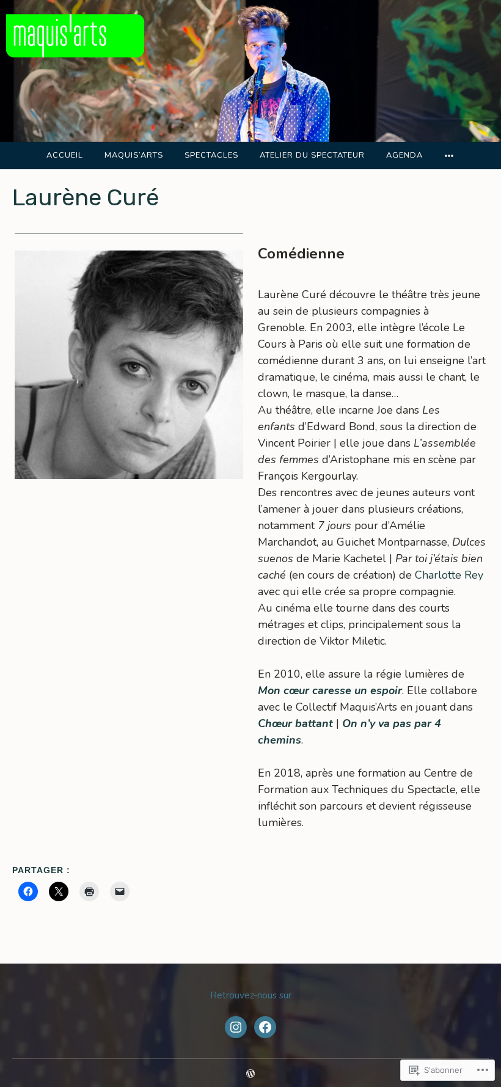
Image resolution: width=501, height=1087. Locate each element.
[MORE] (449, 155)
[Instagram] (236, 1027)
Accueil (64, 155)
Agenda (404, 155)
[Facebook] (265, 1027)
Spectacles (211, 155)
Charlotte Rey (449, 575)
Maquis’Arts (133, 155)
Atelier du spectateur (312, 155)
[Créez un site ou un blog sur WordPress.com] (250, 1074)
